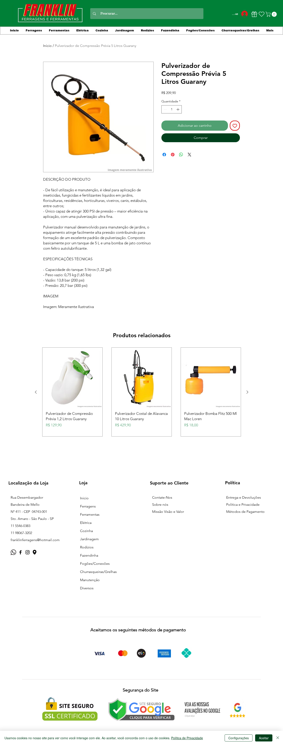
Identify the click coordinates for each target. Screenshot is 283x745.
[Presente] (254, 14)
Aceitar (264, 738)
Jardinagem (89, 539)
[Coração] (262, 14)
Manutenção (90, 580)
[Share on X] (189, 154)
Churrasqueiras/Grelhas (98, 572)
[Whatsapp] (13, 552)
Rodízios (87, 547)
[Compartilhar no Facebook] (164, 154)
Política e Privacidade (243, 504)
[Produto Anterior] (35, 392)
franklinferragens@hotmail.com (35, 540)
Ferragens (88, 506)
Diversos (87, 588)
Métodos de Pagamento (245, 511)
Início (47, 46)
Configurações (238, 738)
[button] (272, 14)
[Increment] (178, 109)
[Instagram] (27, 552)
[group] (141, 392)
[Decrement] (165, 109)
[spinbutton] (172, 109)
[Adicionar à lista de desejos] (235, 126)
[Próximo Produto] (247, 392)
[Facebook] (20, 552)
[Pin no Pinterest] (172, 154)
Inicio (84, 498)
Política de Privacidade (187, 738)
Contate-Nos (162, 497)
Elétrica (86, 523)
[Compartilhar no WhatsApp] (181, 154)
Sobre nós (160, 504)
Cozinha (86, 531)
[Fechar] (277, 737)
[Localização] (34, 552)
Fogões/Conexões (95, 563)
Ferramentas (89, 514)
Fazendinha (89, 555)
